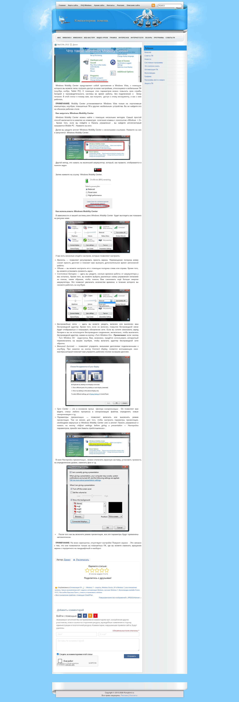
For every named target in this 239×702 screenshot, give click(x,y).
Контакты (111, 5)
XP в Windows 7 (119, 587)
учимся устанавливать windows (91, 592)
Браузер (148, 52)
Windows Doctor (107, 587)
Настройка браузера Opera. (69, 592)
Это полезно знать (152, 66)
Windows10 (77, 38)
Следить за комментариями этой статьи (75, 654)
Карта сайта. (73, 5)
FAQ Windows (86, 5)
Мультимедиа (150, 73)
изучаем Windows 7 (111, 590)
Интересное (124, 38)
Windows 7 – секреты (93, 587)
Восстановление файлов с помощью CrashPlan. (74, 595)
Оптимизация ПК (76, 587)
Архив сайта (99, 5)
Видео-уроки (102, 38)
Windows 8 (67, 38)
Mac (59, 38)
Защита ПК (149, 83)
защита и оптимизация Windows (92, 590)
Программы (159, 38)
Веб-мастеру (89, 38)
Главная (62, 5)
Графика (113, 38)
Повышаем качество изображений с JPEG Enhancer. (119, 597)
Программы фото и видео (155, 80)
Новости (148, 59)
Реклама (120, 5)
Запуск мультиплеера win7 (70, 590)
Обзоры (148, 38)
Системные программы (154, 62)
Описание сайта (133, 5)
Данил (67, 560)
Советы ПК (170, 38)
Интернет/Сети (137, 38)
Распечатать (82, 560)
